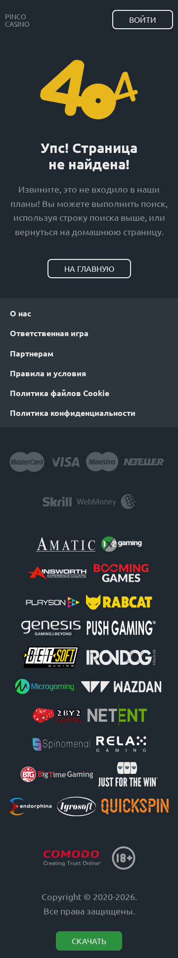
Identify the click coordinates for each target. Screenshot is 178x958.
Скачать (89, 941)
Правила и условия (48, 373)
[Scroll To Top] (163, 898)
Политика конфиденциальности (72, 412)
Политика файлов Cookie (59, 393)
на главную (89, 268)
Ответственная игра (49, 333)
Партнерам (31, 353)
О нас (20, 313)
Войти (142, 19)
